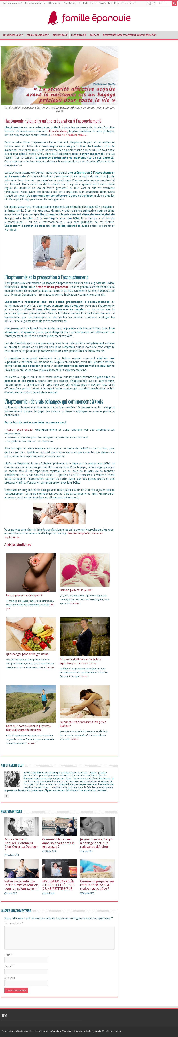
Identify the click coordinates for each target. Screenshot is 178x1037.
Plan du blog (70, 3)
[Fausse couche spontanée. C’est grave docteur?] (84, 701)
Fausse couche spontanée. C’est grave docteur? (83, 723)
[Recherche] (174, 3)
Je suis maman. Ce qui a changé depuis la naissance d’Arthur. (96, 842)
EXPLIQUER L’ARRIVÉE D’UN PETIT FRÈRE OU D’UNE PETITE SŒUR (58, 884)
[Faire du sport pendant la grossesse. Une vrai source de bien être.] (31, 703)
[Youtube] (150, 3)
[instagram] (153, 3)
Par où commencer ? (35, 3)
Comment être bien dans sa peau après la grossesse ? (58, 842)
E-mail (9, 966)
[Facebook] (147, 3)
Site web (9, 977)
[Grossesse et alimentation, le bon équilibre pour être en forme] (84, 637)
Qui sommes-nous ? (12, 3)
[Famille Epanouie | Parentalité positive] (89, 17)
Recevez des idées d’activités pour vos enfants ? (112, 3)
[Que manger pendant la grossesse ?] (31, 634)
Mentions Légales (72, 1031)
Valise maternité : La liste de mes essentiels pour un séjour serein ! (21, 884)
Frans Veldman (58, 131)
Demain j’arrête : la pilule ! (76, 590)
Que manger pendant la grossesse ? (28, 654)
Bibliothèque (54, 3)
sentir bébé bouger (20, 429)
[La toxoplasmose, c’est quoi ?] (31, 573)
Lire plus (74, 603)
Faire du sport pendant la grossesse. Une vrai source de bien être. (28, 728)
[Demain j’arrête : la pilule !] (84, 569)
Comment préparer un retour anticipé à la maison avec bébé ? (97, 884)
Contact (83, 3)
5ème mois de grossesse (52, 287)
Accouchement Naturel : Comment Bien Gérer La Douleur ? (21, 844)
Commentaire (14, 923)
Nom (8, 954)
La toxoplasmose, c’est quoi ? (24, 595)
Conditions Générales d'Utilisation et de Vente (30, 1031)
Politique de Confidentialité (103, 1031)
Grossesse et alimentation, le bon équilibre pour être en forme (80, 661)
